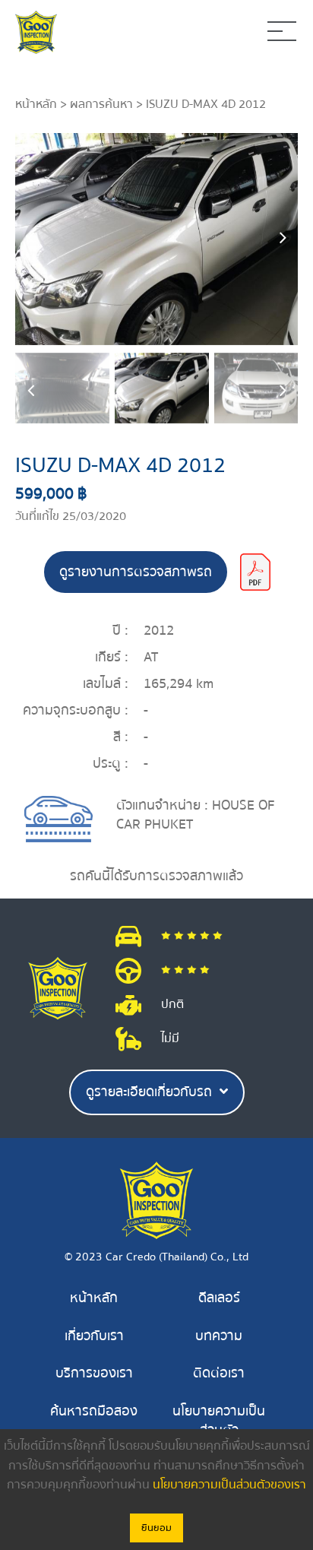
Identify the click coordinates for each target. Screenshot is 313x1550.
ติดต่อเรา (219, 1373)
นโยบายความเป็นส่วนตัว (218, 1421)
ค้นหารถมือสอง (94, 1411)
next (282, 238)
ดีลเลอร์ (219, 1298)
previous (30, 238)
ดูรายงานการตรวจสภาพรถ (135, 572)
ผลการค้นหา (101, 104)
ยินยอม (156, 1528)
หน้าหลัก (36, 104)
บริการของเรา (94, 1373)
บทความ (218, 1336)
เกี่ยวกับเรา (94, 1336)
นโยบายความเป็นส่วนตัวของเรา (229, 1485)
